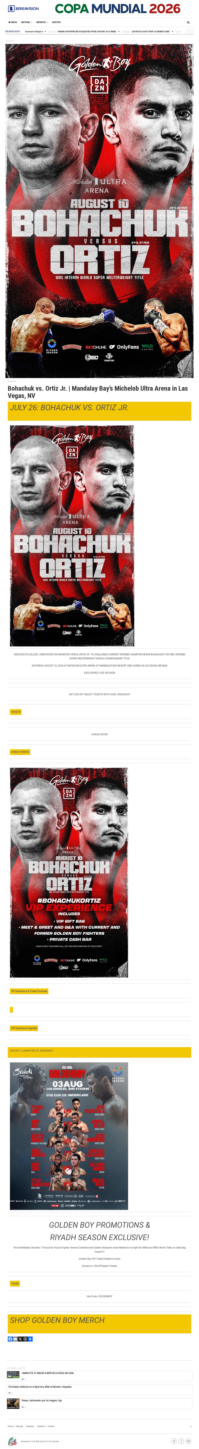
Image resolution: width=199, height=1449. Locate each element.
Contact (51, 1426)
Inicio (14, 22)
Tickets (15, 1283)
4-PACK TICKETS (20, 752)
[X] (20, 1339)
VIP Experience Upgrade (24, 1028)
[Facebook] (10, 1339)
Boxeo (10, 41)
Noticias (25, 22)
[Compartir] (30, 1339)
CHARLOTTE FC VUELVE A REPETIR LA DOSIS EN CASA (48, 1373)
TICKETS (15, 711)
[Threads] (25, 1339)
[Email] (15, 1339)
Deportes (41, 22)
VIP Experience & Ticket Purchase (29, 991)
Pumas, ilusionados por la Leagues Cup (42, 1400)
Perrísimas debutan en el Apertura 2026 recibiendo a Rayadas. (40, 1386)
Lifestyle (56, 22)
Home (10, 1426)
